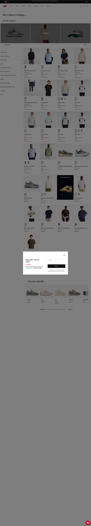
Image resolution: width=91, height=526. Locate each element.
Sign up (56, 266)
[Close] (64, 255)
